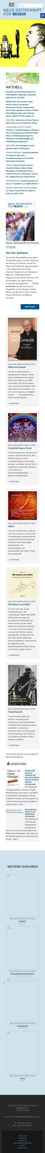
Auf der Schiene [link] (17, 252)
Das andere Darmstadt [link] (22, 974)
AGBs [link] (22, 1145)
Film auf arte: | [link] (19, 104)
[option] (22, 978)
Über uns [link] (22, 1136)
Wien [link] (22, 1079)
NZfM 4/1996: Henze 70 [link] (23, 116)
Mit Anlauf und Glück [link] (19, 604)
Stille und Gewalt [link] (17, 367)
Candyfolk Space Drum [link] (20, 448)
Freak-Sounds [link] (15, 712)
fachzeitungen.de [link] (16, 757)
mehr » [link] (21, 804)
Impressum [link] (22, 1141)
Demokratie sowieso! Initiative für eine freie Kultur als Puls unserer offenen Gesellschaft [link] (32, 777)
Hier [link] (15, 188)
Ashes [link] (11, 526)
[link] (22, 12)
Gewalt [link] (22, 921)
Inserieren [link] (22, 1138)
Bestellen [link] (30, 307)
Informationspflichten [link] (22, 1143)
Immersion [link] (22, 1026)
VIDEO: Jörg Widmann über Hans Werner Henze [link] (22, 113)
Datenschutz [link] (22, 1148)
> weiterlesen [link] (13, 403)
